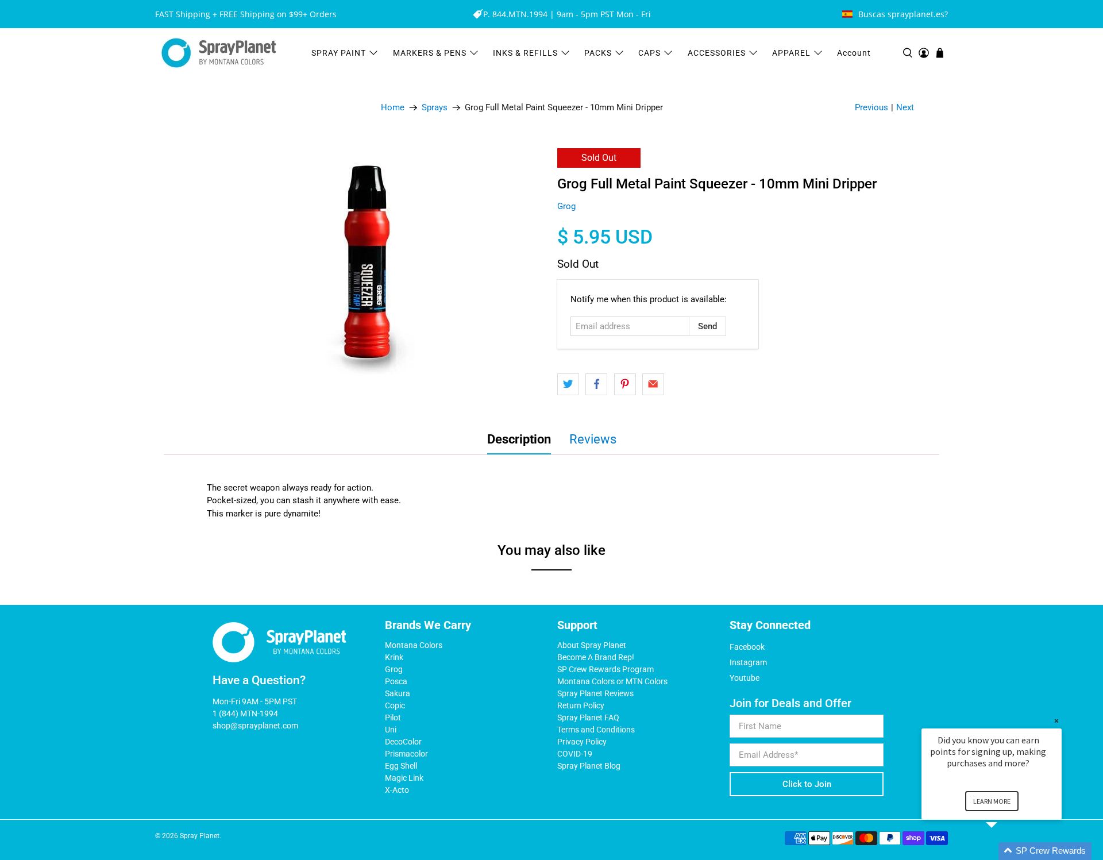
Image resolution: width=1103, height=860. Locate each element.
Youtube (744, 677)
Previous (871, 107)
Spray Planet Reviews (595, 693)
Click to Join (806, 784)
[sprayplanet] (218, 53)
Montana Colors (413, 645)
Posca (396, 681)
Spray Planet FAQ (588, 717)
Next (905, 107)
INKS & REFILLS (525, 52)
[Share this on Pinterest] (625, 384)
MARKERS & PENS (429, 52)
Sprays (435, 107)
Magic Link (404, 777)
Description (519, 439)
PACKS (598, 52)
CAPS (649, 52)
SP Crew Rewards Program (605, 669)
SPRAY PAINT (338, 52)
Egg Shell (401, 765)
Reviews (592, 439)
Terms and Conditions (596, 729)
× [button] (1056, 720)
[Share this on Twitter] (568, 384)
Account (854, 52)
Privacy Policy (582, 741)
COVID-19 (574, 753)
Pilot (393, 717)
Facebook (747, 646)
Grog (566, 206)
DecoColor (403, 741)
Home (392, 107)
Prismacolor (406, 753)
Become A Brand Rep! (595, 657)
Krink (394, 657)
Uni (390, 729)
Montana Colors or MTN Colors (612, 681)
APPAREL (791, 52)
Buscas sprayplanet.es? (903, 14)
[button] (1005, 851)
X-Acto (397, 790)
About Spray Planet (591, 645)
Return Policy (580, 705)
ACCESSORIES (717, 52)
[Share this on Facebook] (596, 384)
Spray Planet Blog (588, 765)
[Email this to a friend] (653, 384)
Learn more (992, 801)
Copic (395, 705)
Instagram (748, 662)
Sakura (397, 693)
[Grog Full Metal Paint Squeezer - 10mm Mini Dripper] (367, 263)
